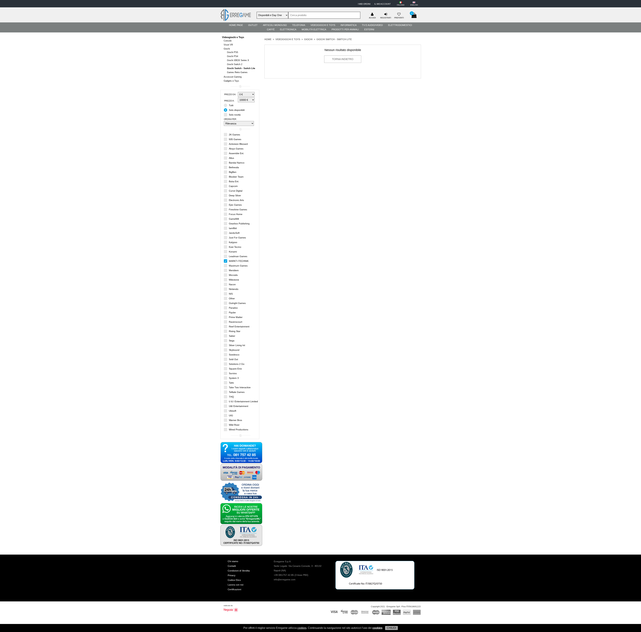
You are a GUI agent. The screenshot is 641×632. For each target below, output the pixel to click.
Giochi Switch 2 (234, 64)
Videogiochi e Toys (322, 25)
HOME (267, 39)
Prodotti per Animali (345, 29)
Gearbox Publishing (239, 223)
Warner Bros (235, 420)
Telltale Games (237, 392)
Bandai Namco (236, 162)
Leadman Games (238, 256)
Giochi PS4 (232, 56)
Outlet (253, 25)
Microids (233, 275)
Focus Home (235, 214)
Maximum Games (238, 265)
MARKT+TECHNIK (239, 261)
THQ (231, 396)
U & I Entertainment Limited (243, 401)
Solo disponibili (237, 110)
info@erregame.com (284, 579)
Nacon (232, 284)
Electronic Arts (236, 200)
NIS (231, 293)
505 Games (235, 139)
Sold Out (233, 359)
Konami (233, 251)
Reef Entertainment (239, 326)
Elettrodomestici (400, 25)
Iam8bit (233, 228)
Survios (233, 373)
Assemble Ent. (236, 153)
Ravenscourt (235, 322)
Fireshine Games (238, 209)
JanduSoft (234, 233)
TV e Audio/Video (372, 25)
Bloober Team (236, 176)
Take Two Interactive (240, 387)
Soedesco (234, 354)
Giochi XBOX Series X (238, 60)
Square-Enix (235, 368)
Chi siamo (233, 561)
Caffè (271, 29)
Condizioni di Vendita (239, 570)
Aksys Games (236, 148)
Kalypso (233, 242)
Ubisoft (232, 410)
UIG (231, 415)
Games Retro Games (237, 72)
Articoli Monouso (275, 25)
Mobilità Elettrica (314, 29)
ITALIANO (400, 5)
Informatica (349, 25)
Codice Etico (234, 580)
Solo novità (235, 114)
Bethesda (234, 167)
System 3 (234, 378)
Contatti (232, 566)
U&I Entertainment (238, 406)
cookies (301, 627)
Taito (231, 382)
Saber (232, 336)
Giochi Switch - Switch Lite (241, 68)
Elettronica (288, 29)
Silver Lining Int (237, 345)
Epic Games (235, 204)
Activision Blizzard (238, 144)
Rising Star (234, 331)
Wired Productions (238, 429)
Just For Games (237, 237)
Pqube (232, 312)
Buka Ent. (234, 181)
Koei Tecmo (235, 247)
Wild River (234, 425)
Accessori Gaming (233, 77)
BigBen (232, 172)
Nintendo (233, 289)
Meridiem (234, 270)
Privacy (231, 575)
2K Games (234, 134)
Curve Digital (235, 190)
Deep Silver (235, 195)
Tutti (231, 105)
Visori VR (228, 44)
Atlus (231, 158)
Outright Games (237, 303)
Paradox (233, 307)
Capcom (233, 186)
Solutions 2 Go (236, 364)
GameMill (234, 219)
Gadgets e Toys (231, 81)
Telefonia (298, 25)
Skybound (234, 350)
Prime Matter (236, 317)
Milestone (234, 279)
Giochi (227, 48)
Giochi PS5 (232, 52)
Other (232, 298)
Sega (231, 340)
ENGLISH (414, 5)
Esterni (369, 29)
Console (228, 40)
